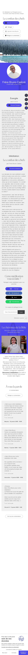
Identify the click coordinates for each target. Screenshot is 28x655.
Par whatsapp (15, 301)
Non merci (4, 652)
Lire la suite (10, 417)
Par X (15, 297)
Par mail (16, 288)
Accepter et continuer (23, 652)
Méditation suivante (19, 318)
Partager (10, 27)
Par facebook (15, 293)
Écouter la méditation (15, 168)
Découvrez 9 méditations (10, 372)
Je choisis (14, 652)
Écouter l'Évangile (15, 105)
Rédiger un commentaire (13, 35)
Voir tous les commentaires (14, 516)
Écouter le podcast (12, 22)
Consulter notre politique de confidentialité (10, 647)
